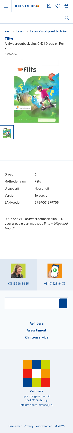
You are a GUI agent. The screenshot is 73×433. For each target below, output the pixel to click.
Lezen (20, 31)
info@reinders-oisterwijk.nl (36, 405)
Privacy (28, 426)
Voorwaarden (44, 426)
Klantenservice (36, 337)
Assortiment (36, 330)
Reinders (37, 323)
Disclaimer (15, 426)
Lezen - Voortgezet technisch (49, 31)
